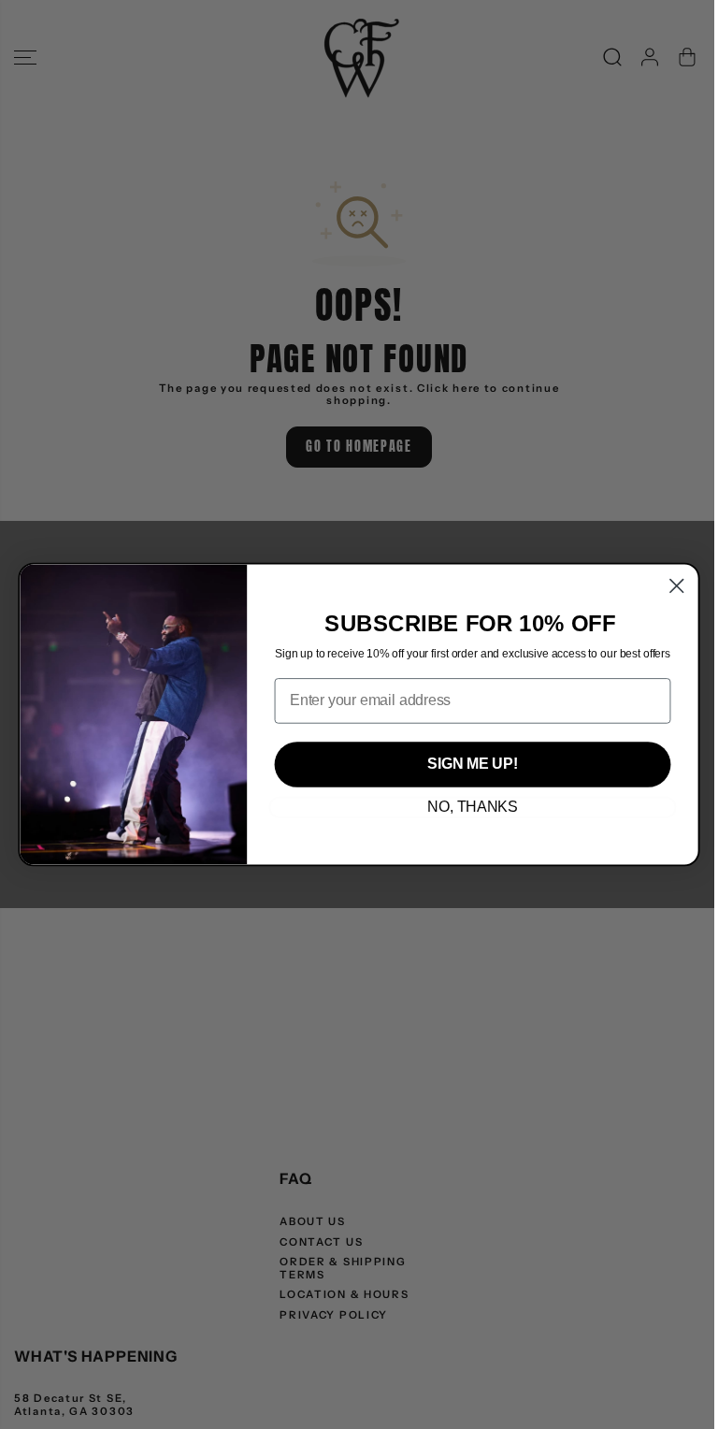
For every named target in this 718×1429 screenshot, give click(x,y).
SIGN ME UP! (472, 764)
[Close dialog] (677, 585)
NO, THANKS (472, 808)
